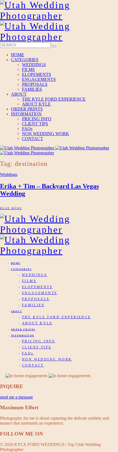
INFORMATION (26, 114)
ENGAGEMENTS (39, 79)
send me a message (16, 397)
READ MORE (11, 208)
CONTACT (32, 138)
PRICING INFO (36, 118)
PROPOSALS (34, 84)
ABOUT (19, 94)
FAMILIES (32, 89)
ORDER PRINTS (27, 109)
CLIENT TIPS (35, 123)
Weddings (8, 174)
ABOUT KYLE (36, 104)
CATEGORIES (24, 59)
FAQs (27, 128)
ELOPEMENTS (36, 74)
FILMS (28, 69)
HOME (17, 54)
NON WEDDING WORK (45, 133)
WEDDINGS (34, 64)
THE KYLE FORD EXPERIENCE (54, 99)
